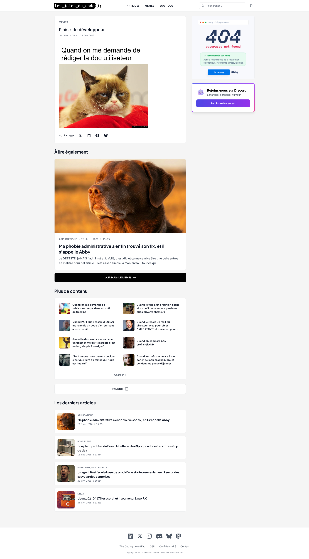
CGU (152, 546)
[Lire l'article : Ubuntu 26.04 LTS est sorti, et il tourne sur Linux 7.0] (120, 499)
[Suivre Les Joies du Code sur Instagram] (149, 536)
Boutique (166, 5)
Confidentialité (167, 546)
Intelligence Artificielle (92, 467)
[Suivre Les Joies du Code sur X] (140, 536)
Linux (80, 493)
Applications (68, 239)
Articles (133, 5)
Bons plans (84, 441)
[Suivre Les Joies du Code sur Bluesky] (169, 536)
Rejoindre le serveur (223, 103)
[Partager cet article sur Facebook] (97, 135)
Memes (149, 5)
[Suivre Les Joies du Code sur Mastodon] (178, 536)
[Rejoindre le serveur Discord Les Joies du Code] (159, 536)
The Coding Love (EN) (132, 546)
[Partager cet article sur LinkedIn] (88, 135)
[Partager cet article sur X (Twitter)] (80, 135)
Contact (185, 546)
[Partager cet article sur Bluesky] (106, 135)
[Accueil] (77, 6)
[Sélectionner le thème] (251, 5)
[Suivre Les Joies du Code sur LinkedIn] (130, 536)
